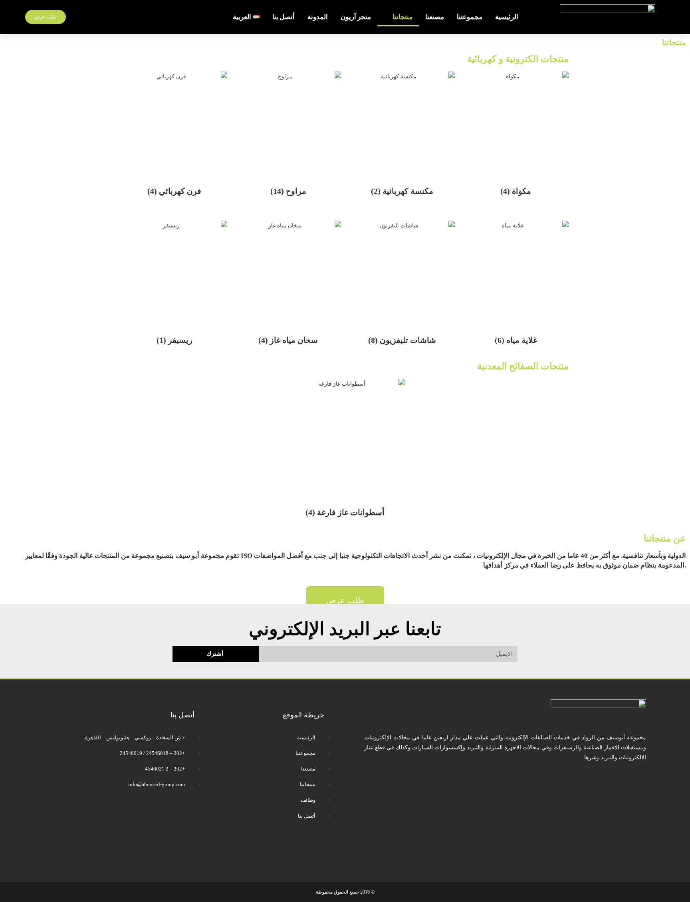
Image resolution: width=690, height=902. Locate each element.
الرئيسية (506, 17)
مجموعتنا (469, 17)
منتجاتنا (402, 17)
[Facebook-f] (314, 849)
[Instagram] (267, 849)
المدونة (317, 17)
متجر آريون (356, 17)
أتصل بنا (283, 17)
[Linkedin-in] (244, 849)
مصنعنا (434, 17)
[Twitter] (291, 849)
